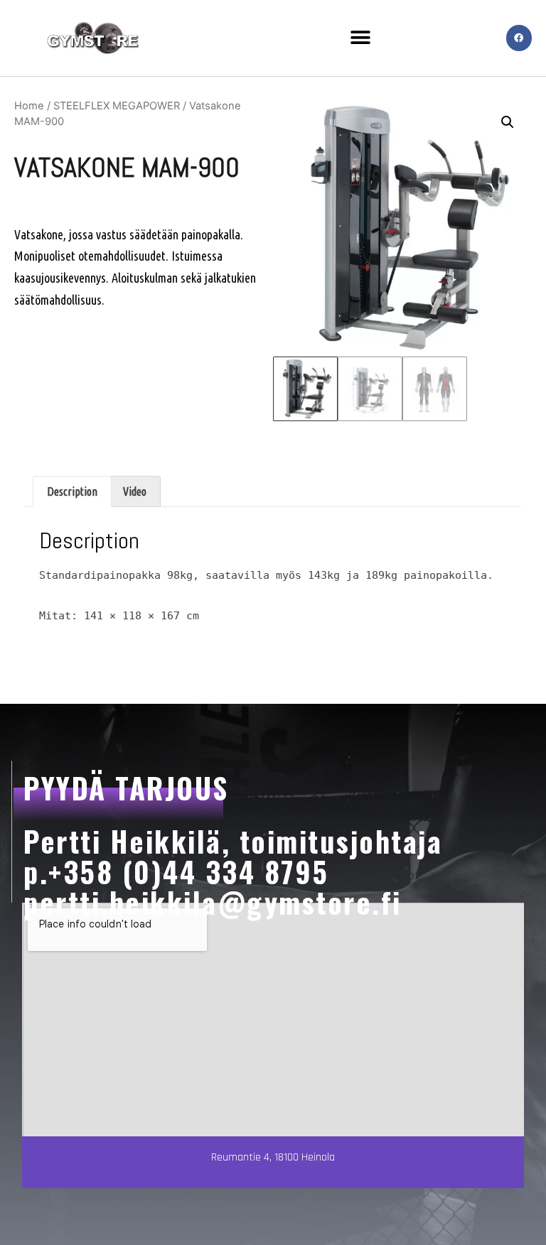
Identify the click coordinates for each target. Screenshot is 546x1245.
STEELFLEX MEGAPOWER (116, 105)
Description (72, 491)
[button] (361, 38)
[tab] (72, 491)
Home (29, 105)
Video (134, 491)
